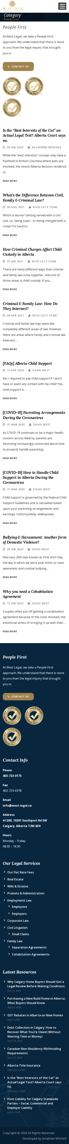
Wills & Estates (17, 886)
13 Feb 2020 (15, 603)
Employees (19, 907)
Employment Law (19, 900)
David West (41, 370)
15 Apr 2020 (15, 370)
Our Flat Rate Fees (20, 872)
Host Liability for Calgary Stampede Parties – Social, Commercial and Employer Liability (32, 1103)
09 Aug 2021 (15, 207)
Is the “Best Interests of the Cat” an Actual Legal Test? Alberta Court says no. (34, 135)
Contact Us (20, 66)
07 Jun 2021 (15, 261)
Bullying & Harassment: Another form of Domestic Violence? (34, 540)
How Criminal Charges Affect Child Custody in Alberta (32, 252)
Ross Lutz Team (45, 207)
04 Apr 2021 (15, 315)
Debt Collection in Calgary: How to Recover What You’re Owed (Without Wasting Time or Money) (34, 1032)
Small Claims (20, 934)
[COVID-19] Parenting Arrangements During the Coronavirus (34, 415)
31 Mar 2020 (16, 424)
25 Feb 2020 (15, 549)
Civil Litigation (17, 928)
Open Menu (62, 6)
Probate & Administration (25, 893)
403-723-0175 (12, 776)
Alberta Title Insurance (23, 1065)
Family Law (14, 941)
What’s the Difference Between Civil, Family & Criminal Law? (33, 198)
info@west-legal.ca (17, 806)
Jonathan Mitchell (54, 1138)
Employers (19, 914)
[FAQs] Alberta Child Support (27, 363)
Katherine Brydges (46, 147)
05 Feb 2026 (15, 147)
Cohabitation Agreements (30, 954)
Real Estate (15, 879)
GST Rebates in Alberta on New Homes (35, 1015)
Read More (10, 180)
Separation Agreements (29, 947)
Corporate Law (18, 921)
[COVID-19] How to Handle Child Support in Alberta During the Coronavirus (30, 477)
